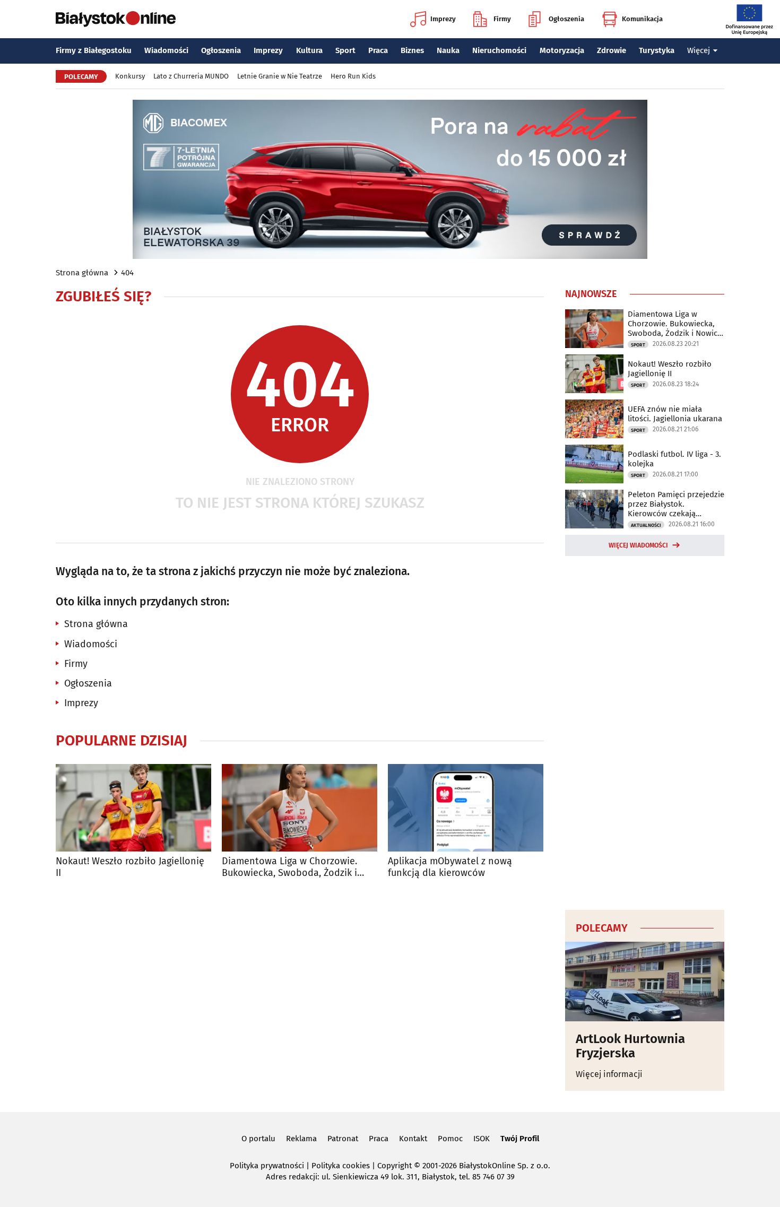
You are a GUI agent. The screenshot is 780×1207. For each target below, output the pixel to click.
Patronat (342, 1138)
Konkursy (130, 76)
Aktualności (646, 525)
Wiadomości (166, 50)
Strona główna (82, 272)
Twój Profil (519, 1138)
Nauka (448, 50)
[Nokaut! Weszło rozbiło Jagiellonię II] (133, 808)
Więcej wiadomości (638, 545)
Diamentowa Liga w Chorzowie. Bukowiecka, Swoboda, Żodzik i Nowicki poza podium (289, 867)
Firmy (502, 19)
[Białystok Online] (116, 19)
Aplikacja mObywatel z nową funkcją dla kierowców (450, 867)
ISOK (481, 1138)
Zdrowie (611, 50)
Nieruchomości (499, 50)
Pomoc (450, 1138)
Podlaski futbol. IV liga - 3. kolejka (674, 458)
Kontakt (413, 1138)
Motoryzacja (562, 50)
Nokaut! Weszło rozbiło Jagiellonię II (130, 867)
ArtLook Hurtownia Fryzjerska (630, 1046)
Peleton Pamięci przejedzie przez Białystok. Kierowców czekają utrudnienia (676, 504)
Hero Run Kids (353, 76)
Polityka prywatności (267, 1165)
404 (127, 272)
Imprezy (443, 19)
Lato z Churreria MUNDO (191, 76)
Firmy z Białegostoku (94, 50)
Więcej (698, 50)
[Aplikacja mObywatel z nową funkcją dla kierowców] (465, 808)
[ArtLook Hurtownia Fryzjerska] (644, 981)
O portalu (258, 1138)
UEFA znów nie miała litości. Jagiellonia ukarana (675, 413)
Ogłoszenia (566, 19)
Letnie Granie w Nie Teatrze (279, 76)
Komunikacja (642, 19)
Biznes (412, 50)
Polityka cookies (340, 1165)
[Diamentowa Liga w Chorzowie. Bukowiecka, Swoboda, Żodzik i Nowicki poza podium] (299, 808)
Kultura (309, 50)
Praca (378, 50)
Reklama (301, 1138)
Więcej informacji (609, 1074)
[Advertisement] (644, 731)
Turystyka (656, 50)
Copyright (394, 1165)
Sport (345, 50)
